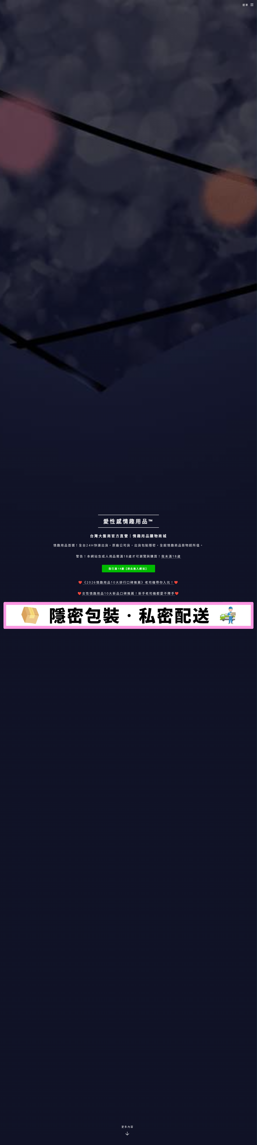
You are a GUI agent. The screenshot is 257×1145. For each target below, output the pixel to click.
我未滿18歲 (171, 556)
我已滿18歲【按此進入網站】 (128, 568)
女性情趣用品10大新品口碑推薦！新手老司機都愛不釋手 (128, 593)
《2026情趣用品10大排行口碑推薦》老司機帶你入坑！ (128, 582)
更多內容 (127, 1126)
